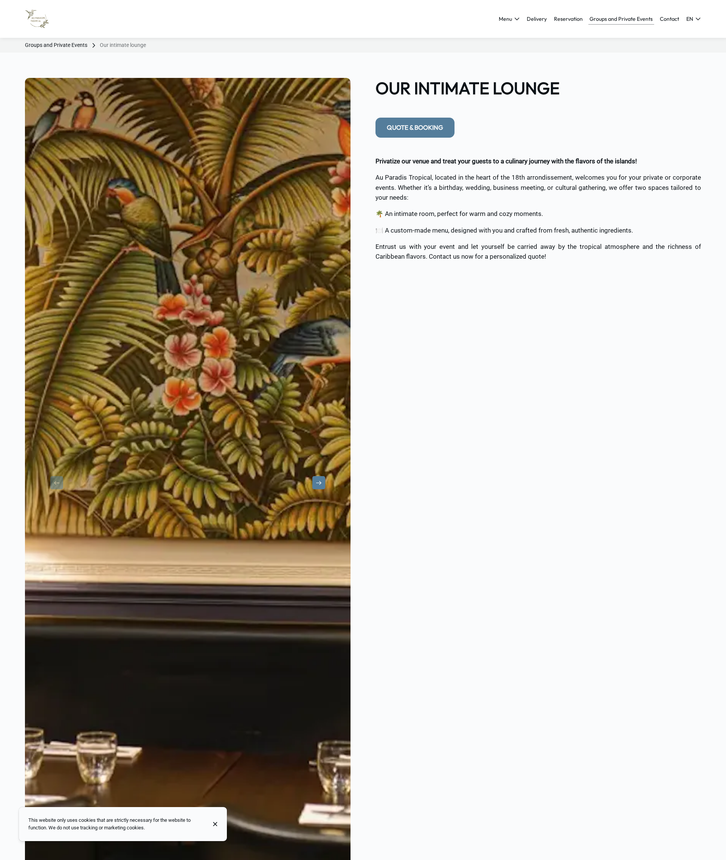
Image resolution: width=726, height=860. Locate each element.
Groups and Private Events (56, 45)
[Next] (318, 482)
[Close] (215, 824)
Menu (505, 19)
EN (689, 19)
